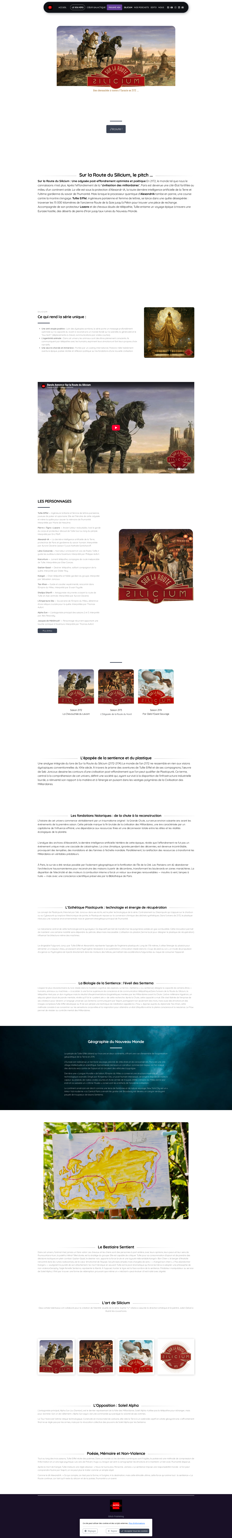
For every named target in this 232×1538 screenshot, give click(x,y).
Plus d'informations (137, 1523)
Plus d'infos (47, 631)
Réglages (92, 1531)
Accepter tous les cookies (136, 1531)
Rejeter (114, 1531)
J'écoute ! (116, 129)
